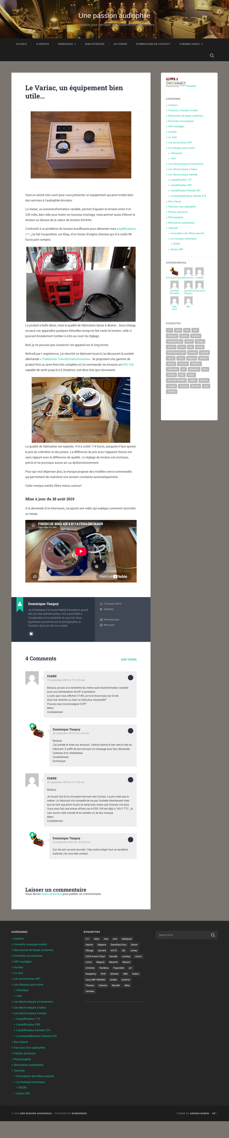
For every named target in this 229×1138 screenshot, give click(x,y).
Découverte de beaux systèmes (185, 115)
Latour (171, 358)
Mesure (171, 364)
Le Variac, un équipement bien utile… (74, 91)
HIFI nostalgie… (177, 126)
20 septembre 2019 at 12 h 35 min (66, 782)
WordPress (79, 1113)
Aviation (173, 105)
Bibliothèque (95, 43)
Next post (109, 624)
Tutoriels (109, 609)
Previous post (111, 619)
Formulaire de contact (153, 43)
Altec (178, 330)
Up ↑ (215, 1113)
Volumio (183, 386)
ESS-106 (128, 364)
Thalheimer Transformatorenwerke (65, 359)
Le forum (120, 43)
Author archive (31, 634)
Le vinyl (172, 137)
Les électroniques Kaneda (182, 174)
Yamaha (172, 391)
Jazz (173, 158)
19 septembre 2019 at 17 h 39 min (66, 680)
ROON (176, 243)
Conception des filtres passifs (187, 233)
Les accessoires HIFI (180, 142)
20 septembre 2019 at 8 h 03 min (71, 733)
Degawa (195, 336)
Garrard (171, 347)
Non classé (174, 201)
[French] (176, 79)
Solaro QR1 (177, 249)
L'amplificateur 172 (181, 179)
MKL (188, 306)
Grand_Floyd (199, 291)
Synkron (204, 380)
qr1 (183, 369)
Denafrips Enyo (175, 341)
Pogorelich (173, 369)
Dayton (184, 336)
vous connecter (51, 894)
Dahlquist (172, 336)
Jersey (200, 347)
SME (182, 375)
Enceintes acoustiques (181, 121)
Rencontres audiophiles (181, 222)
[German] (172, 79)
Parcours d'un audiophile (182, 206)
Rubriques (65, 43)
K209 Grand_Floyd (176, 352)
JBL (190, 347)
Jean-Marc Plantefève (174, 292)
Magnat (191, 358)
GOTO (181, 347)
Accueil (21, 43)
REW (205, 369)
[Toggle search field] (212, 55)
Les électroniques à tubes (182, 169)
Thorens (171, 386)
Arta (187, 330)
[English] (168, 79)
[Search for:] (187, 935)
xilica (206, 386)
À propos (42, 43)
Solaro (191, 375)
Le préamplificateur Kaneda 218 (188, 195)
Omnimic (183, 364)
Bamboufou (188, 278)
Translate (191, 86)
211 (169, 330)
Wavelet (195, 386)
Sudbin (192, 380)
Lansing (204, 352)
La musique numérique (183, 238)
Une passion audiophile (114, 15)
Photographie (175, 217)
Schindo (171, 375)
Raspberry (194, 369)
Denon (189, 341)
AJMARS (199, 278)
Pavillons (196, 364)
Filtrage (199, 341)
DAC (195, 330)
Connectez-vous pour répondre (130, 677)
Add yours (129, 659)
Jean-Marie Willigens (188, 292)
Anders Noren (199, 1113)
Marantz (203, 358)
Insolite (172, 131)
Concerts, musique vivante (183, 110)
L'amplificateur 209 (181, 185)
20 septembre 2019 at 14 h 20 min (71, 842)
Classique (176, 153)
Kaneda (192, 352)
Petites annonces (178, 212)
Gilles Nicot (174, 307)
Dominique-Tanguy (174, 278)
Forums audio (190, 43)
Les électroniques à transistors (185, 163)
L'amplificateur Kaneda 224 (185, 190)
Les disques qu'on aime (181, 147)
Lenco (181, 358)
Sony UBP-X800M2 (176, 380)
